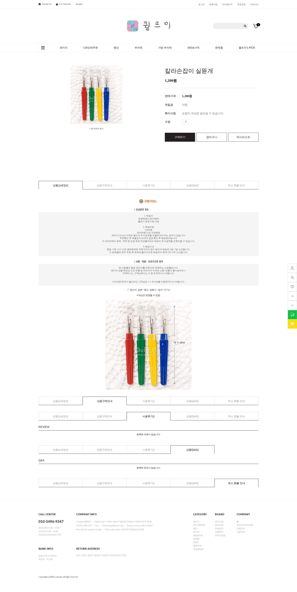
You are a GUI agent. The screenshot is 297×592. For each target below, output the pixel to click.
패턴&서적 (194, 47)
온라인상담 (220, 535)
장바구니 (211, 137)
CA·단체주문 (199, 525)
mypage (292, 268)
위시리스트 (243, 137)
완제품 (219, 47)
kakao (292, 324)
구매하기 (179, 137)
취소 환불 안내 (236, 185)
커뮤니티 (254, 4)
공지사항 (219, 521)
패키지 (64, 47)
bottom (292, 305)
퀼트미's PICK (247, 47)
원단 (116, 47)
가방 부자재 (165, 47)
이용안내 (241, 528)
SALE (196, 542)
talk (292, 314)
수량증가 (192, 121)
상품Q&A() (192, 185)
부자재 (138, 47)
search (292, 277)
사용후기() (148, 185)
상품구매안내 (104, 185)
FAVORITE (47, 4)
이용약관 (241, 532)
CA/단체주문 (90, 47)
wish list (292, 286)
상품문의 (219, 532)
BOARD (79, 4)
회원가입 (213, 4)
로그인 (201, 4)
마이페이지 (227, 4)
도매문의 (219, 528)
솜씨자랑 (219, 525)
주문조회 (241, 4)
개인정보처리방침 (245, 525)
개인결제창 (198, 549)
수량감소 (197, 121)
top (292, 296)
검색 (245, 26)
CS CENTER (65, 4)
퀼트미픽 (197, 545)
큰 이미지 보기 (97, 129)
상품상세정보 (60, 185)
